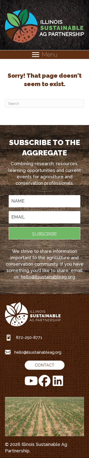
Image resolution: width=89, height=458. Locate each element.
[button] (44, 233)
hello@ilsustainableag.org (48, 276)
